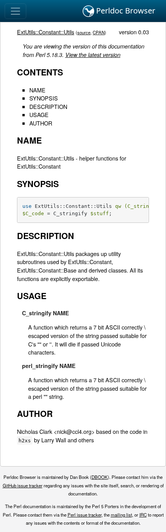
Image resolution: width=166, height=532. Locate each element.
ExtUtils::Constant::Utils (45, 32)
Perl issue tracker (85, 515)
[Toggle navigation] (15, 11)
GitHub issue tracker (22, 485)
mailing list (121, 515)
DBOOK (99, 477)
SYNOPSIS (43, 98)
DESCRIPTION (48, 106)
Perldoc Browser (124, 10)
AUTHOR (40, 123)
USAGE (39, 114)
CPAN (99, 32)
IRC (143, 515)
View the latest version (92, 55)
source (83, 32)
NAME (37, 90)
